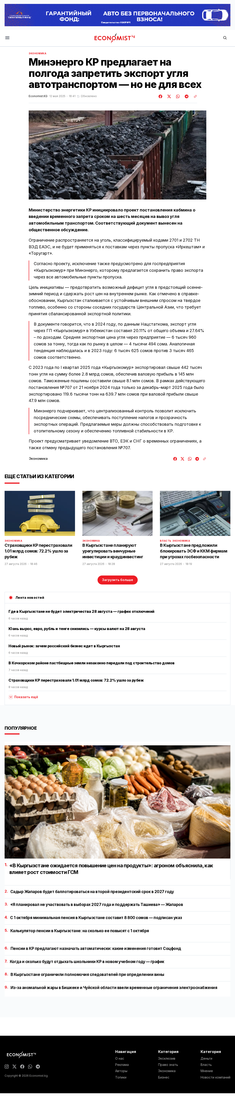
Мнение (207, 1071)
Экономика (37, 53)
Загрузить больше (117, 580)
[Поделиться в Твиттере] (168, 96)
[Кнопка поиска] (224, 38)
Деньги (206, 1058)
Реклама (122, 1065)
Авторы (121, 1071)
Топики (120, 1077)
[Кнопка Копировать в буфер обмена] (193, 96)
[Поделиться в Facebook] (160, 96)
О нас (119, 1058)
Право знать (168, 1065)
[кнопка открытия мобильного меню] (7, 38)
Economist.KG (38, 96)
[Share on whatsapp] (177, 96)
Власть (165, 541)
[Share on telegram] (186, 96)
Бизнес (163, 1077)
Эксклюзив (166, 1058)
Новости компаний (215, 1077)
